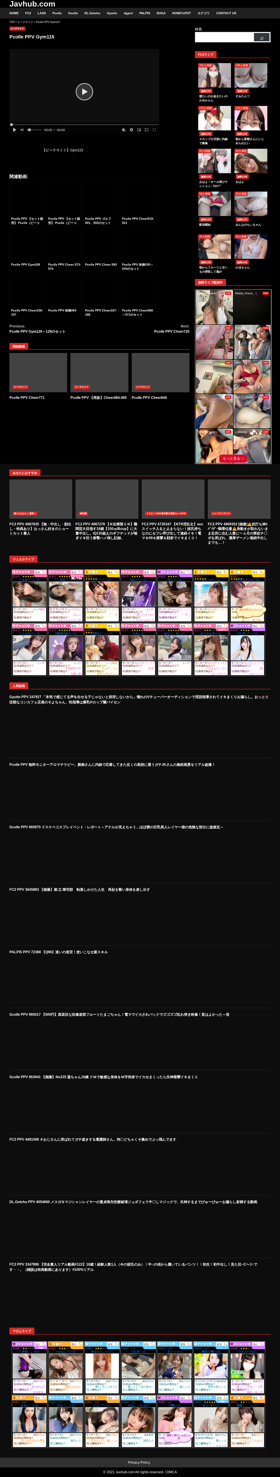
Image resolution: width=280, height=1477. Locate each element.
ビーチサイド (17, 28)
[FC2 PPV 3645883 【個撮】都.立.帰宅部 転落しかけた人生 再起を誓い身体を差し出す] (38, 918)
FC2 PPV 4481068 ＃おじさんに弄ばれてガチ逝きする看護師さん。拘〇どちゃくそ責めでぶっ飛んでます (92, 1139)
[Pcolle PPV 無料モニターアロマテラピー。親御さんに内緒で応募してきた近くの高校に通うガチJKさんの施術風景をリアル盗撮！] (38, 793)
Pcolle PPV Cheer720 (171, 328)
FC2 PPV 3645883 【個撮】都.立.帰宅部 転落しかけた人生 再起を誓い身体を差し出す (79, 889)
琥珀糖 (83, 513)
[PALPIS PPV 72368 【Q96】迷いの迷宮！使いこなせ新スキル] (38, 981)
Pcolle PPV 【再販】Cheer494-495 (99, 372)
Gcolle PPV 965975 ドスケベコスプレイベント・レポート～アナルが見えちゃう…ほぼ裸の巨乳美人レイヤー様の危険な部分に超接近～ (116, 827)
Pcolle (57, 13)
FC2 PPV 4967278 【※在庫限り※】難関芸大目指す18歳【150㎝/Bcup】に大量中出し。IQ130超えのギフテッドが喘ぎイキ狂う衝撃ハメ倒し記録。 (106, 499)
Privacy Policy (139, 1462)
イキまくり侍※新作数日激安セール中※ (166, 513)
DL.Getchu (92, 13)
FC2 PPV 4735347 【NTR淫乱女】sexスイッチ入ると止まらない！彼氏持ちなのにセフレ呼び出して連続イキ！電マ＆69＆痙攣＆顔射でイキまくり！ (173, 499)
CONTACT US (226, 13)
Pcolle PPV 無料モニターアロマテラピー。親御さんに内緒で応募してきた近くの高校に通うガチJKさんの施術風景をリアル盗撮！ (112, 764)
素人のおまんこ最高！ (25, 513)
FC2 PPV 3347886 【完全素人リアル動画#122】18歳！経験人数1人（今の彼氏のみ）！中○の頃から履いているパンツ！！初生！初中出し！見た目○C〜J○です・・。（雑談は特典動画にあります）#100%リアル (133, 1267)
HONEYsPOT (181, 13)
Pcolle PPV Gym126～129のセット (37, 328)
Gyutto (112, 13)
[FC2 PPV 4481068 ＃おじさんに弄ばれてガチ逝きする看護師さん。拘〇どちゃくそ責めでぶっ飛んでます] (38, 1168)
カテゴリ (204, 13)
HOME (14, 13)
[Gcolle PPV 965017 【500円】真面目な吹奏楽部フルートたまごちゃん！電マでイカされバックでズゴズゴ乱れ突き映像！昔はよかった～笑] (38, 1043)
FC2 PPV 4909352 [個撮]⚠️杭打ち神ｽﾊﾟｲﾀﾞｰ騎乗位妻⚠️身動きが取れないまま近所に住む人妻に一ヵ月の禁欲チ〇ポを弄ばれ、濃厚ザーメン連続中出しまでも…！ (239, 499)
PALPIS (144, 13)
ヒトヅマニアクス (221, 513)
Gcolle (73, 13)
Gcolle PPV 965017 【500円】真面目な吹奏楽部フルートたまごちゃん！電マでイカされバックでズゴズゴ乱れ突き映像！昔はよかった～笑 (119, 1014)
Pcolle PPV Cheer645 (160, 372)
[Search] (265, 13)
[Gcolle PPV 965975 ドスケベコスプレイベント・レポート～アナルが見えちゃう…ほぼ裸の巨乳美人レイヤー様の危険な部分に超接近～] (38, 856)
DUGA (161, 13)
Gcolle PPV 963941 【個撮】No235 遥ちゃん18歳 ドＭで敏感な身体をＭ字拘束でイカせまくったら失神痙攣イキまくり (103, 1077)
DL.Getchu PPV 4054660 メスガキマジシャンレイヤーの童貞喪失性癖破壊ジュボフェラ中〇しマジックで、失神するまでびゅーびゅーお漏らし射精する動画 (133, 1202)
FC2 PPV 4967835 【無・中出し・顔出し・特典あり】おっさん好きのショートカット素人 (40, 499)
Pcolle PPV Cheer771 (38, 372)
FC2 (28, 13)
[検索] (262, 37)
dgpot (128, 13)
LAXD (42, 13)
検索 (198, 29)
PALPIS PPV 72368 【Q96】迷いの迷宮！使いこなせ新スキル (58, 952)
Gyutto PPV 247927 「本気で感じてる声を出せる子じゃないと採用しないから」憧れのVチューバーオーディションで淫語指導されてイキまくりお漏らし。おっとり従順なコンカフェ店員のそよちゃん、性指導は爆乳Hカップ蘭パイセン (139, 699)
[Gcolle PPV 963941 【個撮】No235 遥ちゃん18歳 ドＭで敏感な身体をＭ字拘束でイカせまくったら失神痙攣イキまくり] (38, 1106)
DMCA (171, 1472)
